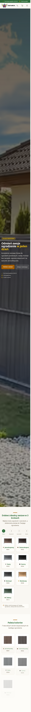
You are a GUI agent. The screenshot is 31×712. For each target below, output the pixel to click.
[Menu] (27, 5)
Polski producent (8, 238)
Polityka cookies (15, 710)
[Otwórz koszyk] (22, 5)
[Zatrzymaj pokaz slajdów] (24, 504)
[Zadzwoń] (17, 5)
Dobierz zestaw (8, 267)
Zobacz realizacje (22, 267)
